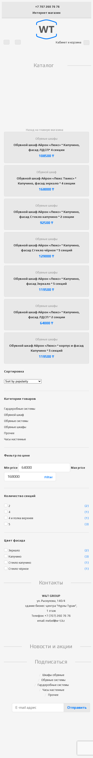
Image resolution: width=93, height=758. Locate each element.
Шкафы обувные (53, 675)
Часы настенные (15, 439)
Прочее (9, 433)
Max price (78, 467)
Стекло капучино (20, 562)
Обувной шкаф (46, 172)
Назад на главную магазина (44, 130)
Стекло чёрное (19, 568)
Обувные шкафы (46, 138)
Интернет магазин (46, 12)
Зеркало (14, 550)
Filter (48, 477)
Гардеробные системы (19, 408)
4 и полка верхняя (21, 518)
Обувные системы (16, 421)
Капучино (15, 556)
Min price (11, 467)
